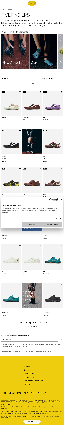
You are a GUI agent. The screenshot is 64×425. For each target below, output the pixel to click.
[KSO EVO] (53, 257)
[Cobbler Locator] (35, 422)
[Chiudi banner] (61, 199)
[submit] (60, 340)
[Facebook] (8, 392)
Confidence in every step (33, 381)
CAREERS (27, 384)
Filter (6, 78)
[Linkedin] (13, 392)
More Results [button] (32, 327)
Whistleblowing (49, 416)
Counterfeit (26, 416)
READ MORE (4, 408)
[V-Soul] (11, 103)
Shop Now (29, 151)
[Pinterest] (15, 392)
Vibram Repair (29, 377)
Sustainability (29, 374)
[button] (36, 393)
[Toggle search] (29, 422)
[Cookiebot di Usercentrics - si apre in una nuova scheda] (50, 199)
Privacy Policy (21, 344)
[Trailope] (32, 180)
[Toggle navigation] (26, 422)
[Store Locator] (32, 422)
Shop (2, 9)
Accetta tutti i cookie (52, 224)
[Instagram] (3, 392)
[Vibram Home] (32, 3)
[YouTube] (5, 392)
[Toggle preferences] (38, 422)
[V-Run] (53, 141)
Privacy (3, 416)
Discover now (30, 305)
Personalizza (30, 224)
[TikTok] (10, 392)
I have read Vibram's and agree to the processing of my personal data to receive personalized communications (31, 345)
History (26, 370)
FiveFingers (9, 9)
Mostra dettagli (54, 219)
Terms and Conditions (14, 416)
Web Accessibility (37, 416)
